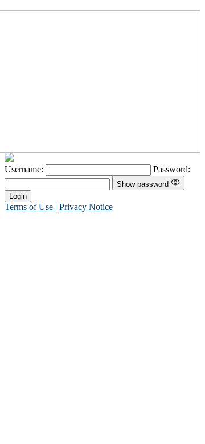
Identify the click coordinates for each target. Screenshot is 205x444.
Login (18, 196)
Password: (171, 169)
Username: (25, 169)
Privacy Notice (86, 207)
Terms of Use (30, 207)
